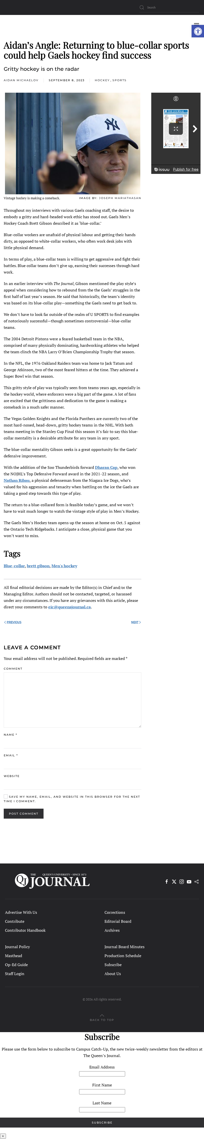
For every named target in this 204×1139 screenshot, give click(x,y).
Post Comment (23, 813)
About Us (112, 973)
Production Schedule (122, 955)
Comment (13, 668)
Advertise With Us (21, 912)
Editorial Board (117, 921)
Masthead (13, 955)
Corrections (114, 912)
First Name (102, 1085)
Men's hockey (64, 566)
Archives (112, 930)
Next (134, 622)
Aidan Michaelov (21, 80)
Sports (119, 80)
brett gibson (38, 566)
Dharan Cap (106, 467)
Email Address (102, 1067)
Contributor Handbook (25, 930)
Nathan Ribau (17, 480)
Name (10, 734)
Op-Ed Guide (16, 964)
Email (11, 755)
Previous (14, 622)
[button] (198, 31)
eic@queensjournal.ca (69, 607)
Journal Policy (17, 946)
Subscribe (113, 964)
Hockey (102, 80)
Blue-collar (14, 566)
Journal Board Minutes (124, 946)
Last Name (102, 1103)
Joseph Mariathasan (120, 198)
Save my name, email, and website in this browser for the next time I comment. (72, 799)
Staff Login (14, 973)
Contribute (14, 921)
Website (12, 776)
